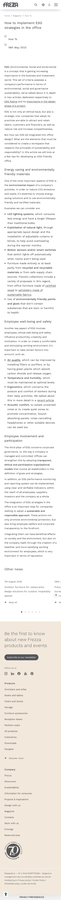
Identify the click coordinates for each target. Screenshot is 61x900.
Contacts (9, 817)
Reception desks (13, 719)
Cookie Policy (38, 880)
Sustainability (11, 787)
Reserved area (12, 835)
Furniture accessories (16, 713)
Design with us (12, 805)
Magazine (9, 811)
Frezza (7, 775)
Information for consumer (18, 793)
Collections (10, 737)
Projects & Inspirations (16, 799)
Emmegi (8, 829)
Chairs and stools (13, 701)
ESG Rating (10, 101)
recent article (45, 400)
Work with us (11, 823)
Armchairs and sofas (15, 689)
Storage (8, 707)
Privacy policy (24, 880)
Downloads (10, 743)
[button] (35, 4)
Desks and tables (13, 695)
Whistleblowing (11, 883)
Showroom (10, 781)
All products (10, 731)
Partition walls (12, 725)
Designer (9, 749)
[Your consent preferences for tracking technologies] (32, 897)
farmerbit (31, 883)
